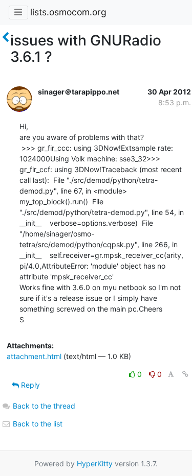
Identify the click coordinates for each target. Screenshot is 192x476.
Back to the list (36, 423)
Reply (29, 384)
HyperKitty (95, 463)
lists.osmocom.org (68, 12)
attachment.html (34, 356)
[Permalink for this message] (185, 374)
